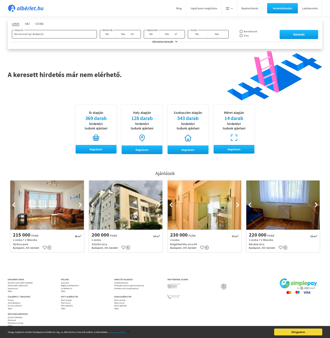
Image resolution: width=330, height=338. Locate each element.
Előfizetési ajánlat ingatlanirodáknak (129, 285)
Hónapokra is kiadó (15, 323)
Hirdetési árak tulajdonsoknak (126, 288)
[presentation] (13, 205)
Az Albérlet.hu (66, 288)
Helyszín (19, 30)
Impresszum (13, 288)
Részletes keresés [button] (163, 41)
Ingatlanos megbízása (204, 8)
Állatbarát (12, 320)
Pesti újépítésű (67, 305)
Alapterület (152, 30)
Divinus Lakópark (15, 305)
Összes (11, 300)
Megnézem (96, 149)
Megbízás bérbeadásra (70, 285)
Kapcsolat (65, 283)
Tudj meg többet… (118, 332)
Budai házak (119, 303)
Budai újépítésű (120, 305)
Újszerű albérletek (15, 317)
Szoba (194, 30)
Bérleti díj (107, 30)
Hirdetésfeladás (282, 8)
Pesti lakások (66, 300)
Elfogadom (298, 332)
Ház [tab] (27, 23)
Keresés (299, 34)
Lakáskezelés (310, 8)
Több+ (10, 291)
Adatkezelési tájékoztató (18, 285)
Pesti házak (65, 303)
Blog (179, 8)
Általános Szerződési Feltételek (20, 283)
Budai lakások (120, 300)
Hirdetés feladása (121, 283)
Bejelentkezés (249, 8)
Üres (246, 35)
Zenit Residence (14, 303)
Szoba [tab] (39, 23)
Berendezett (250, 31)
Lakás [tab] (15, 23)
